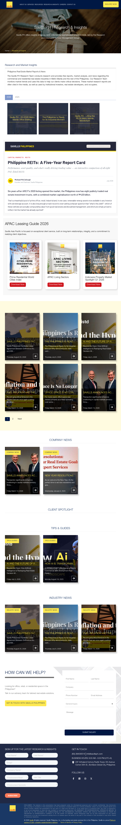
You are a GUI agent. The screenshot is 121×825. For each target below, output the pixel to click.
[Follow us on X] (91, 778)
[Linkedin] (79, 778)
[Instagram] (85, 778)
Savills (31, 820)
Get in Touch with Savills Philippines (25, 703)
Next (20, 419)
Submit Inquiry (89, 732)
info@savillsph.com (94, 754)
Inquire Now (111, 4)
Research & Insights (19, 51)
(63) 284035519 (78, 754)
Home (7, 51)
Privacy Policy (77, 822)
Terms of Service (65, 822)
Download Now (17, 285)
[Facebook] (73, 778)
